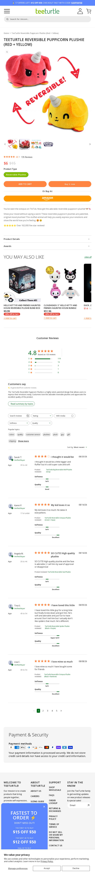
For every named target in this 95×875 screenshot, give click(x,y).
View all (87, 257)
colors (11, 434)
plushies (46, 434)
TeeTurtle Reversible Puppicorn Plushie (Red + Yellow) (35, 33)
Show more (23, 441)
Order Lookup (53, 802)
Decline (75, 868)
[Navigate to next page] (61, 711)
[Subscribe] (88, 805)
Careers (35, 796)
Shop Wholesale (55, 788)
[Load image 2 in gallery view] (24, 144)
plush (55, 434)
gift (68, 434)
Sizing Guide (37, 801)
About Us (36, 791)
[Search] (7, 19)
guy (62, 434)
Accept (47, 868)
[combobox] (47, 19)
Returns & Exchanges (55, 809)
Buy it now (70, 184)
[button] (7, 11)
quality (20, 434)
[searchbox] (16, 416)
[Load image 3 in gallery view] (36, 144)
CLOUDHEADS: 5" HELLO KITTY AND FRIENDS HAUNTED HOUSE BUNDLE (60, 306)
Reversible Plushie (16, 174)
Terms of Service (54, 825)
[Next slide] (90, 144)
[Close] (44, 806)
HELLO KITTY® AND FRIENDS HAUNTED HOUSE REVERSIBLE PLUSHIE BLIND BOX (22, 306)
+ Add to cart (10, 318)
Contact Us (55, 845)
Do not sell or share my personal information (56, 836)
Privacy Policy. (47, 861)
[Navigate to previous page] (34, 711)
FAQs (51, 795)
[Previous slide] (5, 144)
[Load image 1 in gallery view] (12, 144)
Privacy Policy (53, 817)
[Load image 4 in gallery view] (48, 144)
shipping (12, 441)
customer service (33, 434)
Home (6, 33)
